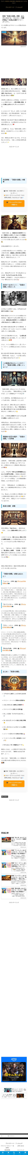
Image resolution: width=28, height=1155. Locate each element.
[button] (25, 569)
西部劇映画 (5, 796)
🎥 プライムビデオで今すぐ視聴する (14, 203)
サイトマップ (20, 1150)
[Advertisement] (14, 62)
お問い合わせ (20, 1145)
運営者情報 (7, 1150)
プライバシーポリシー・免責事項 (7, 1146)
